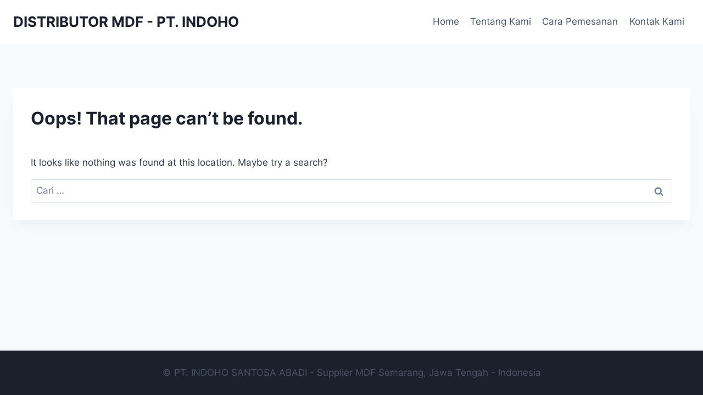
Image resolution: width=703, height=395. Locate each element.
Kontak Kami (656, 21)
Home (446, 21)
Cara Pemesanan (580, 21)
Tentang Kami (500, 21)
